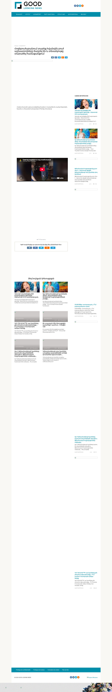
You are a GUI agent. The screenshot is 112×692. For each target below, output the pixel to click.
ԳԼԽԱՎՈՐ (19, 14)
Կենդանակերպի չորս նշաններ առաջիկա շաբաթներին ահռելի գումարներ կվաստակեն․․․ (55, 352)
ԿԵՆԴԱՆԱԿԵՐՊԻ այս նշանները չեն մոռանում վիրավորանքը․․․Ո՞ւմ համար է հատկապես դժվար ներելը (26, 325)
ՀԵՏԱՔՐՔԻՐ (37, 14)
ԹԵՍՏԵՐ (83, 14)
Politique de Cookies (39, 670)
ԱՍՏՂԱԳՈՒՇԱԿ (73, 14)
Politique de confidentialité (23, 670)
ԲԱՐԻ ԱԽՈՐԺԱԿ (49, 14)
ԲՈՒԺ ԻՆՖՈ (61, 14)
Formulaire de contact (53, 670)
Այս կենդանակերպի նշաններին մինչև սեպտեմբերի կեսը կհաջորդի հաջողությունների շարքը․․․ (55, 296)
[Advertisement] (56, 29)
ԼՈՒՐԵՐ (27, 14)
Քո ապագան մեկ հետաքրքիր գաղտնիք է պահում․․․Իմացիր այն (54, 324)
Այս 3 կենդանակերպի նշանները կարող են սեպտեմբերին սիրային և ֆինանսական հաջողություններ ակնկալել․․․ (26, 353)
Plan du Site (65, 670)
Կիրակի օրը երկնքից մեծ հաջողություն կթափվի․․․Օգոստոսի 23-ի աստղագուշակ (26, 295)
